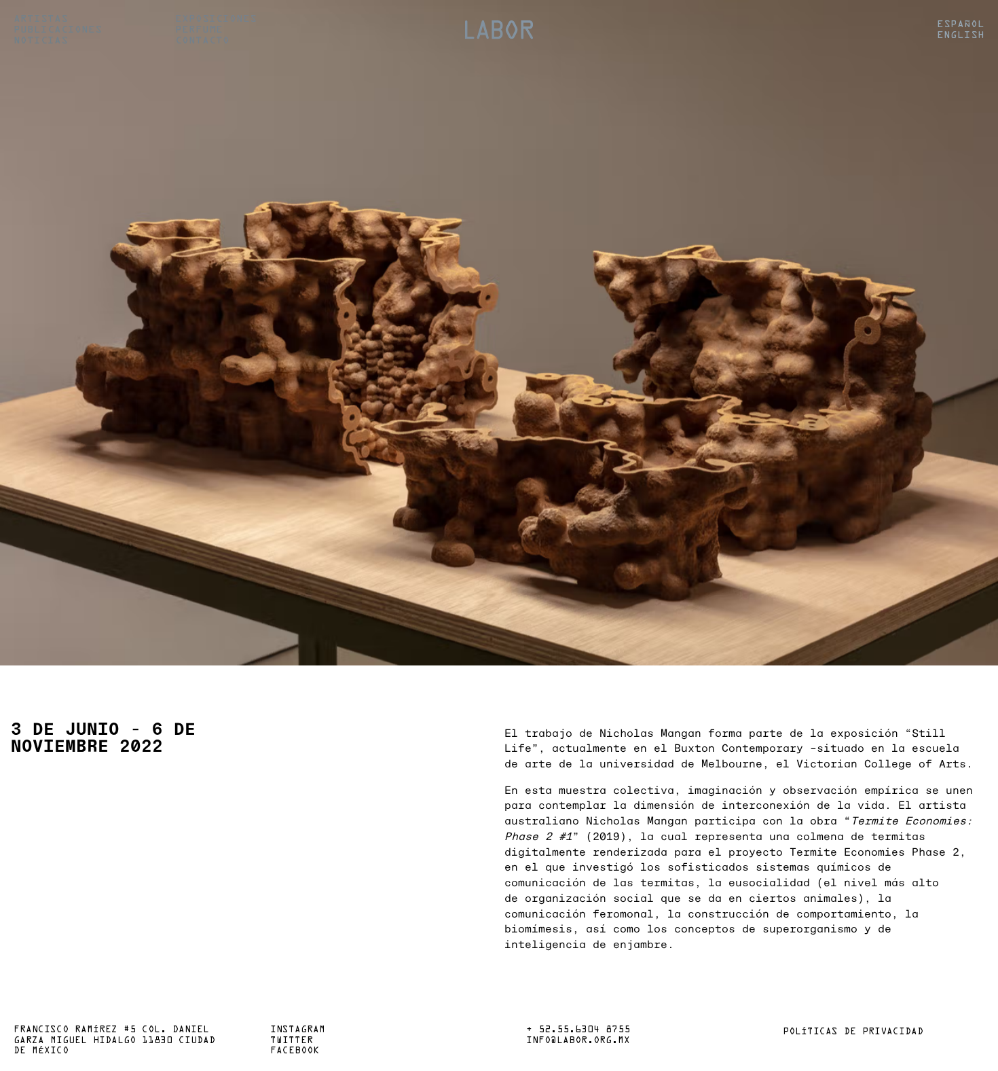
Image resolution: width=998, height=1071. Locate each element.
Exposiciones (216, 19)
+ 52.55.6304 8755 (578, 1030)
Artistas (41, 19)
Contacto (202, 41)
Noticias (41, 41)
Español (960, 24)
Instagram (297, 1030)
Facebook (294, 1051)
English (960, 35)
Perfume (199, 30)
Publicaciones (58, 30)
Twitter (291, 1041)
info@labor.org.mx (578, 1041)
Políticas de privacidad (853, 1032)
